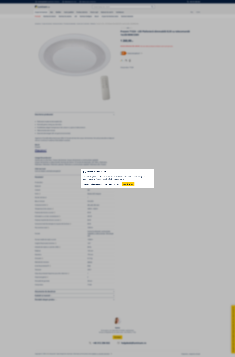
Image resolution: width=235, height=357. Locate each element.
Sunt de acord (128, 184)
